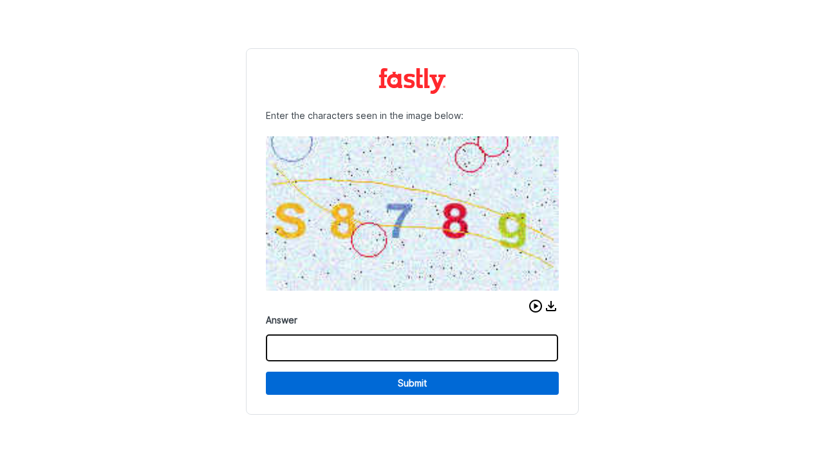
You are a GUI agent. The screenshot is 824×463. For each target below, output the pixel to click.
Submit (412, 382)
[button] (535, 306)
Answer (281, 319)
